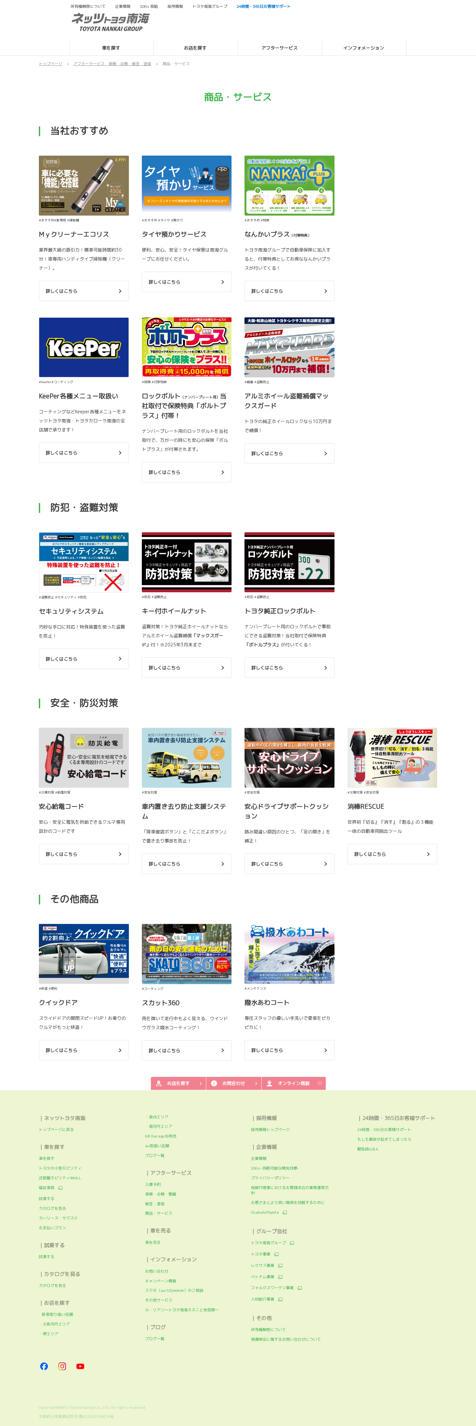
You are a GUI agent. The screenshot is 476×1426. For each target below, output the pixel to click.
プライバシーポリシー (270, 1178)
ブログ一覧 (154, 1155)
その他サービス (158, 1300)
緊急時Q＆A (367, 1149)
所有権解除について (88, 6)
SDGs (149, 6)
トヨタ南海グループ (268, 1242)
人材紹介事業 (262, 1299)
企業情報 (258, 1158)
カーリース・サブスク (58, 1218)
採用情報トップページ (270, 1129)
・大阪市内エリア (54, 1324)
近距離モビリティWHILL (60, 1178)
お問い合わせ (156, 1271)
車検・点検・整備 (160, 1194)
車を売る (153, 1242)
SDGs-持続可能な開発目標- (275, 1168)
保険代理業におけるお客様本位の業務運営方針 (290, 1190)
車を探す (46, 1158)
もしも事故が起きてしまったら (384, 1139)
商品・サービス (158, 1213)
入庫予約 (153, 1184)
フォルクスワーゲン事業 (272, 1287)
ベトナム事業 (262, 1276)
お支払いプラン (52, 1228)
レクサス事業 (262, 1265)
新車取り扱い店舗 (56, 1314)
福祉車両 (46, 1187)
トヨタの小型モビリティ (60, 1168)
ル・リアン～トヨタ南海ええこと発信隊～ (182, 1310)
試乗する (46, 1198)
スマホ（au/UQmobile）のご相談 (174, 1290)
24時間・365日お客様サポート (384, 1129)
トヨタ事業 (260, 1254)
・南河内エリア (158, 1126)
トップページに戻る (56, 1129)
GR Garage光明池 (160, 1136)
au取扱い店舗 (157, 1146)
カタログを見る (52, 1208)
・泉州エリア (156, 1117)
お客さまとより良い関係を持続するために (289, 1202)
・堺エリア (48, 1334)
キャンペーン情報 (160, 1281)
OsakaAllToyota (265, 1212)
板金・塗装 (154, 1204)
